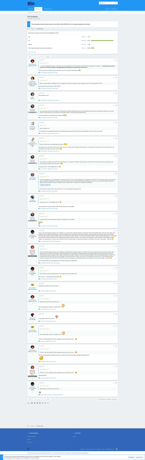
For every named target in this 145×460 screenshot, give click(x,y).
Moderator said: (43, 141)
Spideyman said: (43, 176)
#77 (116, 326)
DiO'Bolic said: (43, 249)
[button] (52, 9)
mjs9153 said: (43, 108)
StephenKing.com (31, 436)
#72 (116, 246)
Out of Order (32, 288)
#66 (116, 138)
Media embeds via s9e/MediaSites (80, 453)
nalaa (32, 97)
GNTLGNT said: (43, 63)
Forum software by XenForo (40, 453)
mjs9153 (30, 18)
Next (48, 56)
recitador (32, 200)
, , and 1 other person (50, 241)
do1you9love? (32, 64)
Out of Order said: (44, 298)
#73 (116, 267)
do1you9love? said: (44, 329)
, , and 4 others (49, 117)
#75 (116, 296)
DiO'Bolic (32, 235)
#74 (116, 283)
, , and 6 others (48, 291)
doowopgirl (32, 177)
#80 (116, 383)
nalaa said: (42, 125)
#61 (116, 60)
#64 (116, 105)
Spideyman (32, 318)
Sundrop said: (43, 80)
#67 (116, 156)
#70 (116, 213)
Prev (30, 56)
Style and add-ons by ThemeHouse (63, 453)
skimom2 (32, 126)
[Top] (115, 449)
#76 (116, 314)
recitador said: (43, 216)
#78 (116, 346)
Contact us (29, 442)
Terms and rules (90, 449)
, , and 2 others (49, 133)
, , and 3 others (49, 88)
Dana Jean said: (43, 270)
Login (74, 436)
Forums (29, 439)
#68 (116, 173)
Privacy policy (98, 449)
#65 (116, 122)
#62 (116, 77)
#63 (116, 93)
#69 (116, 196)
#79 (116, 366)
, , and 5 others (49, 72)
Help (103, 449)
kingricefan (32, 81)
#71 (116, 230)
